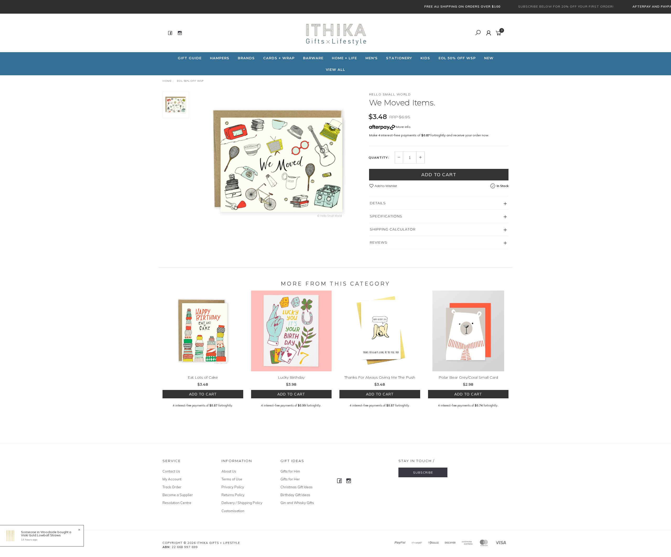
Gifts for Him (290, 471)
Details (378, 203)
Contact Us (171, 471)
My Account (172, 479)
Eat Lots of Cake (203, 377)
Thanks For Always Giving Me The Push (379, 377)
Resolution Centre (177, 503)
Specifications (386, 216)
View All (335, 69)
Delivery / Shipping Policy (241, 503)
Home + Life (344, 58)
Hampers (219, 58)
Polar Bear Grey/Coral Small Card (468, 377)
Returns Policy (233, 495)
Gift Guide (190, 58)
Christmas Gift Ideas (296, 487)
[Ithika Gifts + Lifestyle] (335, 32)
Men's (371, 58)
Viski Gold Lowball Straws (41, 535)
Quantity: (379, 157)
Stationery (399, 58)
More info (402, 127)
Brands (246, 58)
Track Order (172, 487)
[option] (279, 161)
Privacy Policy (232, 487)
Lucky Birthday (291, 377)
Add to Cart (438, 175)
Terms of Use (231, 479)
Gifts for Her (290, 479)
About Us (228, 471)
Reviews (378, 242)
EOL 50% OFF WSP (457, 58)
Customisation (232, 511)
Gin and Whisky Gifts (297, 503)
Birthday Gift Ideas (295, 495)
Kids (425, 58)
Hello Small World (390, 94)
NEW (489, 58)
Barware (313, 58)
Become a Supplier (178, 495)
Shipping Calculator (393, 229)
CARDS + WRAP (279, 58)
